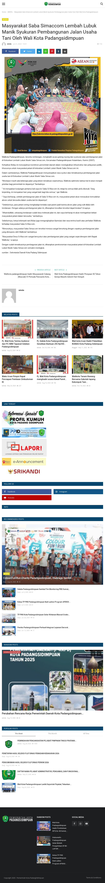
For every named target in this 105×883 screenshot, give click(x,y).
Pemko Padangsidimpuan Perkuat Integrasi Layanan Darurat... (43, 627)
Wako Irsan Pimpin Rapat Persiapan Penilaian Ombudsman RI (17, 379)
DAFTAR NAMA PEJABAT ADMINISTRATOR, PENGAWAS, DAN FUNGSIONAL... (48, 771)
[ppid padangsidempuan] (24, 432)
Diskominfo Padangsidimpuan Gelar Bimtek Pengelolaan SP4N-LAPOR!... (59, 843)
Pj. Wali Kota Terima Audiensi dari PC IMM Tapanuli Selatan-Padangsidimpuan (16, 344)
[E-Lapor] (24, 447)
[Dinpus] (24, 471)
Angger (74, 347)
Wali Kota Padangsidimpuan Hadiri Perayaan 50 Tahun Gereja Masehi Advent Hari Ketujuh (77, 275)
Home (4, 12)
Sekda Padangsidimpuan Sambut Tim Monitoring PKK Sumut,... (43, 589)
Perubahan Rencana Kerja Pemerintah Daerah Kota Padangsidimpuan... (42, 713)
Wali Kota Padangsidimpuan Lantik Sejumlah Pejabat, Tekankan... (44, 784)
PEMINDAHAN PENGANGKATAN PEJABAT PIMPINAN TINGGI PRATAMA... (47, 741)
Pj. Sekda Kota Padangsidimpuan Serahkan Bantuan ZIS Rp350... (52, 342)
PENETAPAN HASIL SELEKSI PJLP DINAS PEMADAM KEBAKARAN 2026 (30, 753)
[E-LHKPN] (24, 461)
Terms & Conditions (93, 877)
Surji (4, 582)
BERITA (10, 12)
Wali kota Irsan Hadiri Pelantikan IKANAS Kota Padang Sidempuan (87, 342)
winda (9, 44)
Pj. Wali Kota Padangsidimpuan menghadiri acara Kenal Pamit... (52, 377)
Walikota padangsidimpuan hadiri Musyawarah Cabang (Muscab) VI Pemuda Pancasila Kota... (27, 275)
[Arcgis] (24, 417)
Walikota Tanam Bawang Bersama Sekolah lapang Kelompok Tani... (83, 379)
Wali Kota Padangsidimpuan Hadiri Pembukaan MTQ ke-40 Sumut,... (60, 827)
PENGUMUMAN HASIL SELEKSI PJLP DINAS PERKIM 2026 (25, 762)
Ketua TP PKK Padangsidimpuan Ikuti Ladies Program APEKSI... (43, 602)
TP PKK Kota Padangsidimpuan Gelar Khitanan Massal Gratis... (43, 615)
